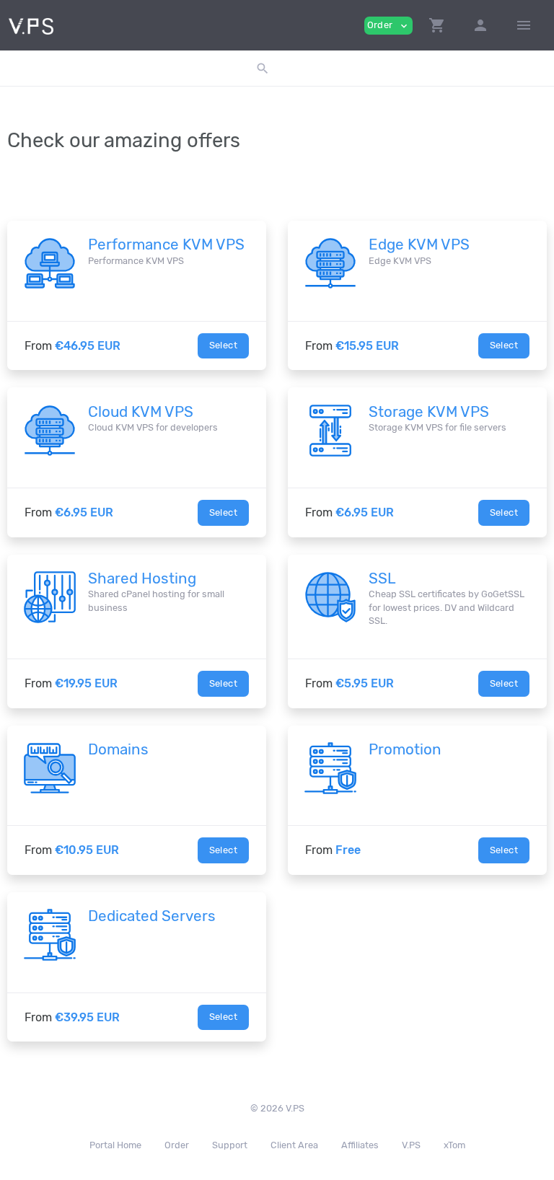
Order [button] (388, 25)
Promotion (405, 749)
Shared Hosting (142, 578)
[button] (437, 25)
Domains (118, 749)
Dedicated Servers (152, 916)
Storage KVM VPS (429, 412)
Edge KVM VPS (419, 244)
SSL (382, 578)
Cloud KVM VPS (140, 412)
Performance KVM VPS (166, 244)
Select (223, 345)
